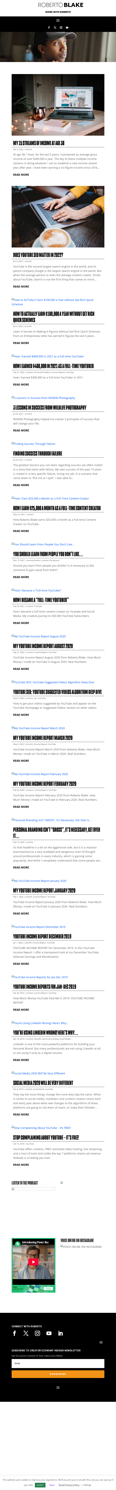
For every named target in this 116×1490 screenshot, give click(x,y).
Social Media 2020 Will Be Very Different (43, 1083)
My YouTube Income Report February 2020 (44, 784)
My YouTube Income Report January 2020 (44, 890)
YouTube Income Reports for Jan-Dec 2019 (44, 987)
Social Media (65, 1038)
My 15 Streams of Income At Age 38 (38, 143)
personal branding (50, 1038)
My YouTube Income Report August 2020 (43, 646)
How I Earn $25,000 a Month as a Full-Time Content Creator (57, 508)
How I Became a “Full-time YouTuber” (41, 600)
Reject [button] (52, 1485)
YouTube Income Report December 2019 (42, 936)
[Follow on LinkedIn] (60, 1333)
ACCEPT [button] (40, 1485)
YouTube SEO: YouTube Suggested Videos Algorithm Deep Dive (57, 692)
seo (35, 698)
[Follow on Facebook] (49, 27)
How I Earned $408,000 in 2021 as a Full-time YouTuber (53, 366)
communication (33, 560)
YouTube (70, 372)
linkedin (37, 1038)
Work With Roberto (58, 11)
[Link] (33, 1289)
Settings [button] (87, 1484)
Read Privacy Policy (69, 1484)
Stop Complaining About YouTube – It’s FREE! (46, 1137)
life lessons (54, 560)
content (28, 149)
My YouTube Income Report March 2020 (42, 738)
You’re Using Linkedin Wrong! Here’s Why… (45, 1032)
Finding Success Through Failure (37, 453)
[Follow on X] (55, 27)
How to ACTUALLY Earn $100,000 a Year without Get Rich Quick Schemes (53, 317)
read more (21, 174)
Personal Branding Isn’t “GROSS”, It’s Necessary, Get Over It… (56, 833)
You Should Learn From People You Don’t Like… (48, 554)
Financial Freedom (42, 372)
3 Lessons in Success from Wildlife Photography (49, 407)
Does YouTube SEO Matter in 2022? (38, 255)
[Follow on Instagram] (61, 27)
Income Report (58, 372)
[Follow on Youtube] (67, 27)
